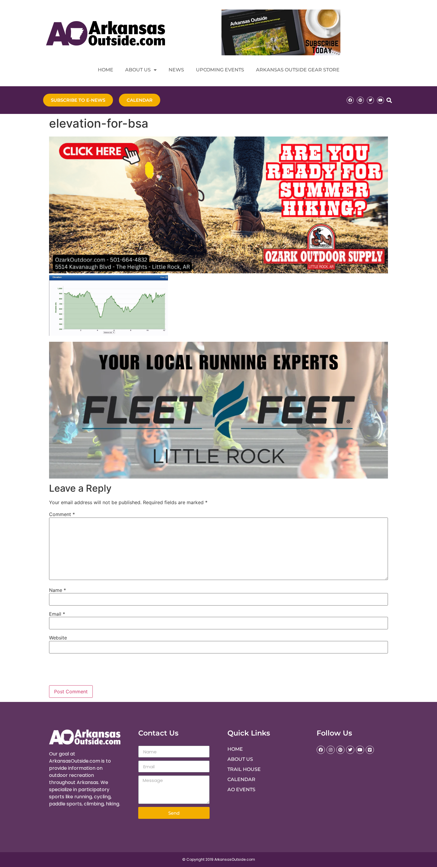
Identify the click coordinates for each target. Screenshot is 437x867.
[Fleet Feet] (218, 477)
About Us (138, 70)
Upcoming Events (220, 70)
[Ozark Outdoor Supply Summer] (218, 272)
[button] (389, 100)
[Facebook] (350, 100)
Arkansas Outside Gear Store (297, 70)
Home (105, 70)
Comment (62, 514)
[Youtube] (380, 100)
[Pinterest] (360, 100)
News (176, 70)
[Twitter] (370, 100)
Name (57, 590)
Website (58, 637)
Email (57, 614)
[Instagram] (330, 750)
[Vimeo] (370, 750)
